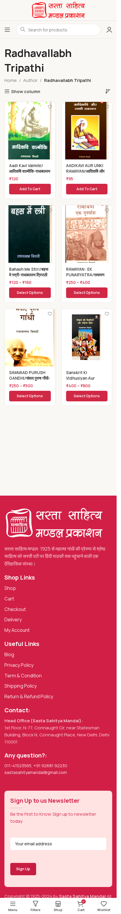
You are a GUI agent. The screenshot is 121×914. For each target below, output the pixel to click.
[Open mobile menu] (7, 30)
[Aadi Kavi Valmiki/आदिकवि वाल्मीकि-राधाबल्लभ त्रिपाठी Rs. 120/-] (30, 130)
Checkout (15, 609)
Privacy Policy (18, 665)
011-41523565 (17, 765)
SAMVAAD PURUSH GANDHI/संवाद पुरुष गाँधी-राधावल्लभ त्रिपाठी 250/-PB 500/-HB (29, 381)
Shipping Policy (20, 686)
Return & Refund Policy (28, 696)
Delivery (13, 619)
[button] (30, 189)
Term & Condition (23, 675)
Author (30, 80)
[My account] (109, 30)
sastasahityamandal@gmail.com (35, 772)
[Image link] (53, 523)
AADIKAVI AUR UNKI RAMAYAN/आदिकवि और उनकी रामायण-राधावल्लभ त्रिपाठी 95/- (85, 174)
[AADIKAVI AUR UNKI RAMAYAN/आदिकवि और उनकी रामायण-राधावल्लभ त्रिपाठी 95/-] (87, 130)
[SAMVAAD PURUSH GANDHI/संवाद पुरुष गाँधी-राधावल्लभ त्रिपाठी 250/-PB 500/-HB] (30, 337)
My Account (17, 630)
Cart (9, 598)
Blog (9, 654)
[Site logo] (58, 10)
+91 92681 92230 (50, 765)
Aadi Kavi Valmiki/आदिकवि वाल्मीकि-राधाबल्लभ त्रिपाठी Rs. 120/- (29, 171)
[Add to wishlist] (50, 107)
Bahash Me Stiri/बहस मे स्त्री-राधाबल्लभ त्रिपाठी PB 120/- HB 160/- (28, 275)
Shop (10, 588)
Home (10, 80)
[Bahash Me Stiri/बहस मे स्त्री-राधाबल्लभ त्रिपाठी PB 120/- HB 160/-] (30, 234)
